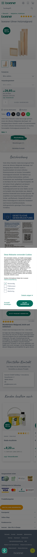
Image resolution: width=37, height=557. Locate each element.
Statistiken (11, 289)
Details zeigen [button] (26, 295)
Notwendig (11, 283)
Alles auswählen (24, 303)
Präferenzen (11, 286)
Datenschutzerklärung (10, 279)
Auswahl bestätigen (7, 303)
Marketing (11, 291)
